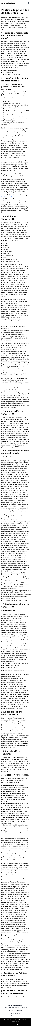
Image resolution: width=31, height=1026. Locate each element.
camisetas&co (8, 3)
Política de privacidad (15, 1010)
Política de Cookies (15, 1013)
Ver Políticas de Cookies (8, 197)
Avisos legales (15, 1016)
